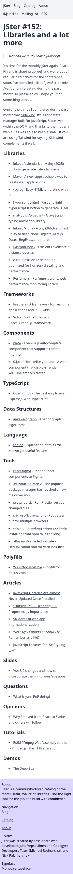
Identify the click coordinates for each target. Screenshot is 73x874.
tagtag (18, 189)
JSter (6, 5)
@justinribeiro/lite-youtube (34, 361)
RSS (44, 14)
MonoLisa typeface (16, 868)
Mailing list (29, 14)
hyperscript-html (26, 202)
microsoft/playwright (29, 515)
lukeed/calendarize (27, 163)
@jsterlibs (10, 14)
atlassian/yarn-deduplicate (33, 541)
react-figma (22, 471)
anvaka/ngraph (25, 419)
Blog (17, 5)
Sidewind (28, 115)
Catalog (29, 5)
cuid (16, 260)
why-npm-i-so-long (27, 528)
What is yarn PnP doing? (31, 696)
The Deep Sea (23, 768)
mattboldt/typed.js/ (28, 215)
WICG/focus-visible (27, 567)
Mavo (17, 176)
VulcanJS (19, 317)
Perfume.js (21, 278)
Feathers (20, 304)
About (43, 5)
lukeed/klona (23, 228)
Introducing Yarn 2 (27, 484)
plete (17, 343)
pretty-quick (22, 502)
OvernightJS (22, 393)
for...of (18, 445)
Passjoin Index (24, 247)
